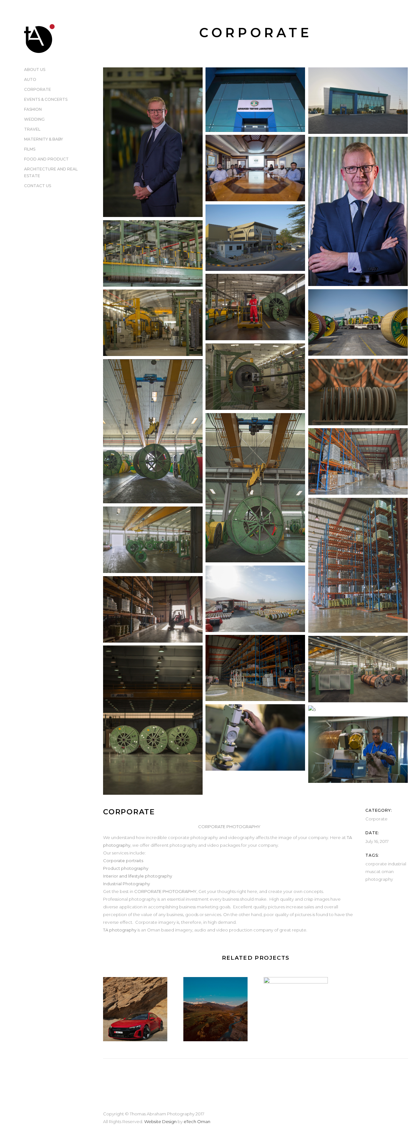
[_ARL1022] (255, 237)
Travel (32, 129)
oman (387, 871)
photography (379, 879)
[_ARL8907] (153, 540)
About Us (34, 69)
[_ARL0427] (358, 100)
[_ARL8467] (358, 392)
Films (29, 149)
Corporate (37, 89)
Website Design (160, 1121)
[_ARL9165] (153, 720)
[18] (358, 749)
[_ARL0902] (153, 142)
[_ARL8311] (358, 322)
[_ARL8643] (255, 487)
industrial (397, 863)
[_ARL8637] (153, 431)
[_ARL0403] (255, 99)
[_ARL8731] (358, 565)
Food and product (46, 159)
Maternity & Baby (43, 139)
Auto (30, 79)
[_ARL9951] (255, 737)
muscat (372, 871)
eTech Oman (197, 1121)
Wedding (34, 119)
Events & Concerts (45, 99)
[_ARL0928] (358, 211)
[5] (358, 709)
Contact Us (37, 185)
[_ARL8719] (358, 461)
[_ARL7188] (153, 253)
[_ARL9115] (358, 669)
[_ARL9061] (153, 609)
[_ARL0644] (255, 168)
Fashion (33, 109)
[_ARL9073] (255, 668)
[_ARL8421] (255, 376)
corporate (376, 863)
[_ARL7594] (255, 307)
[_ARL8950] (255, 599)
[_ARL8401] (153, 323)
